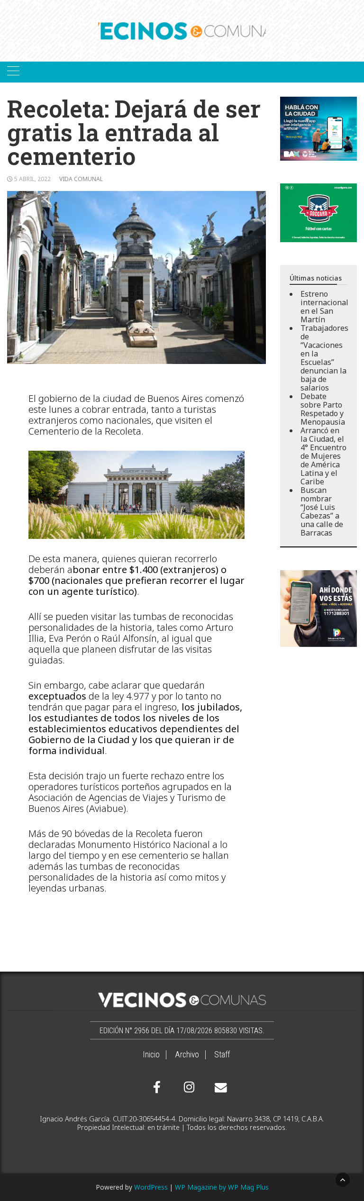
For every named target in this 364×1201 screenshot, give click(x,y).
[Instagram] (187, 1087)
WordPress (151, 1187)
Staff (222, 1054)
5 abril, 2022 (32, 179)
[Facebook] (157, 1087)
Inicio (151, 1054)
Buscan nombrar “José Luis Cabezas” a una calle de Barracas (321, 511)
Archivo (187, 1054)
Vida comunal (81, 179)
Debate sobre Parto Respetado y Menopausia (322, 409)
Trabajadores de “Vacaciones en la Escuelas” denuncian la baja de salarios (324, 358)
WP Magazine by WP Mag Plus (222, 1187)
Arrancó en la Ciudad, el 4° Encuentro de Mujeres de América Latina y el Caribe (323, 456)
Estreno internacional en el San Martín (324, 307)
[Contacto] (218, 1088)
